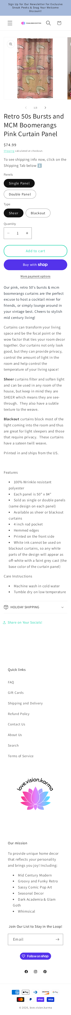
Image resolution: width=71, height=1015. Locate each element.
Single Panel (19, 183)
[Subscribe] (57, 939)
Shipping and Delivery (25, 703)
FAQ (11, 682)
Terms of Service (21, 756)
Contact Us (16, 724)
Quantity (10, 224)
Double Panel (20, 194)
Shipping (9, 150)
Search (13, 745)
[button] (10, 23)
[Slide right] (45, 107)
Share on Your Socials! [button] (25, 622)
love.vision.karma (41, 1007)
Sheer (13, 213)
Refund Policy (19, 713)
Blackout (38, 213)
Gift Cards (16, 692)
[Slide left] (25, 107)
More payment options (35, 276)
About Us (15, 734)
